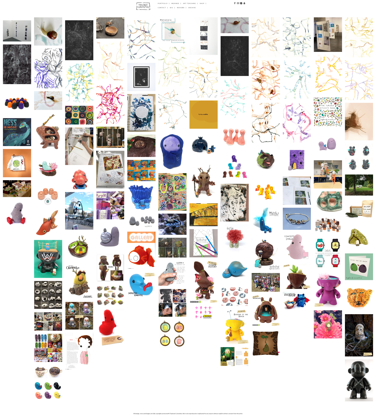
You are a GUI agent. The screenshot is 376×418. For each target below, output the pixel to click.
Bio (171, 7)
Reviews (180, 7)
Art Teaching (189, 3)
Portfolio (163, 3)
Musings (175, 3)
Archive (192, 7)
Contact (162, 7)
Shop (202, 3)
